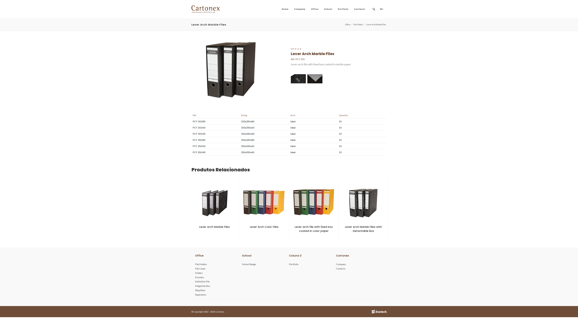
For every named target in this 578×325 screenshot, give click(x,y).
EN (381, 9)
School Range (249, 264)
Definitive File (202, 281)
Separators (200, 294)
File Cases (200, 268)
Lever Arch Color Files (264, 227)
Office (347, 24)
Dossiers (199, 277)
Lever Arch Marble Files (376, 24)
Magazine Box (202, 285)
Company (341, 264)
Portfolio (293, 264)
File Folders (358, 24)
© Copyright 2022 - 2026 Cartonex (207, 311)
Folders (199, 272)
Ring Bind (200, 290)
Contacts (340, 268)
